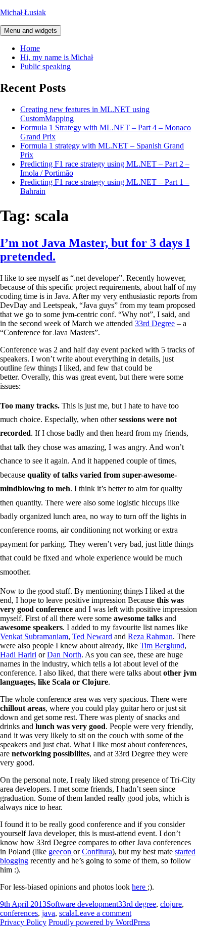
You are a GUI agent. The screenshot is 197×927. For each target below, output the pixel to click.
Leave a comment (103, 913)
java (48, 913)
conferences (19, 913)
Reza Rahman (150, 636)
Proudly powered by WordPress (99, 922)
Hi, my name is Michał (56, 57)
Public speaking (45, 66)
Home (30, 48)
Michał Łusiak (23, 12)
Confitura (97, 851)
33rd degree (137, 904)
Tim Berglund (162, 645)
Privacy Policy (23, 922)
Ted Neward (92, 636)
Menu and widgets (30, 30)
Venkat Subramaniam (34, 636)
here (139, 887)
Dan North (64, 654)
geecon (60, 851)
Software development (82, 904)
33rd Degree (155, 323)
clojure (171, 904)
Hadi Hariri (18, 654)
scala (67, 913)
